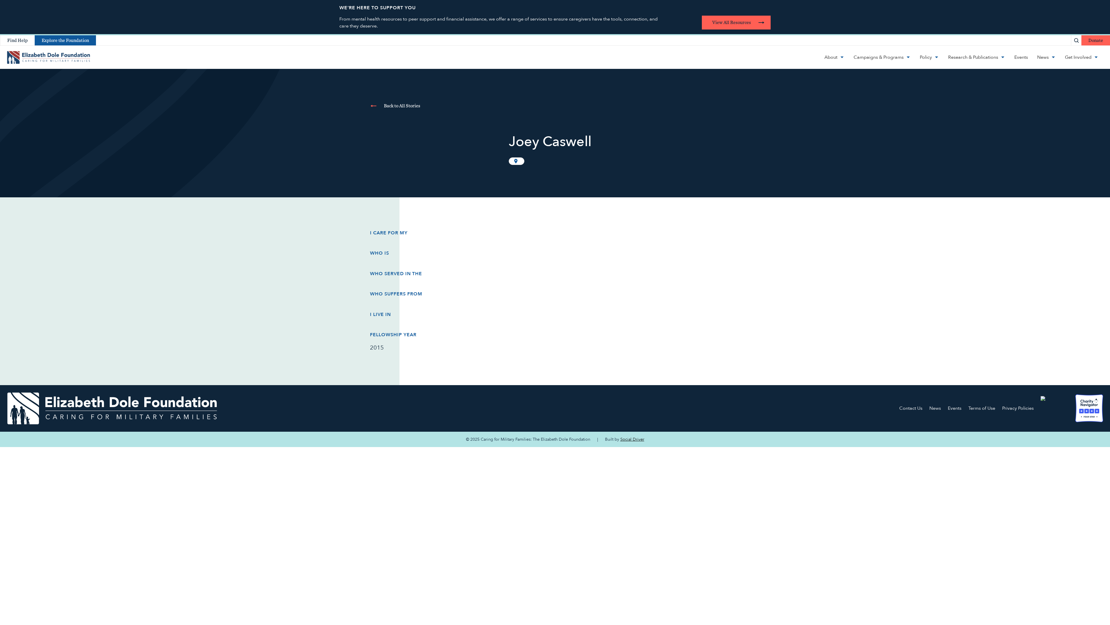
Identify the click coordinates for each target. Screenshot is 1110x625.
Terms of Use (981, 408)
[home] (48, 57)
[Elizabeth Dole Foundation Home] (112, 408)
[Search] (1076, 40)
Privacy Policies (1018, 408)
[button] (834, 57)
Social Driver (632, 439)
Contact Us (910, 408)
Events (954, 408)
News (935, 408)
